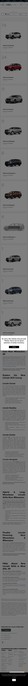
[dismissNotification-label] (25, 672)
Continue (14, 347)
